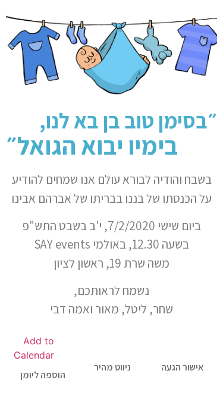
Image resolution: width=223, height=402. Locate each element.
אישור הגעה (182, 367)
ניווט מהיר (112, 367)
